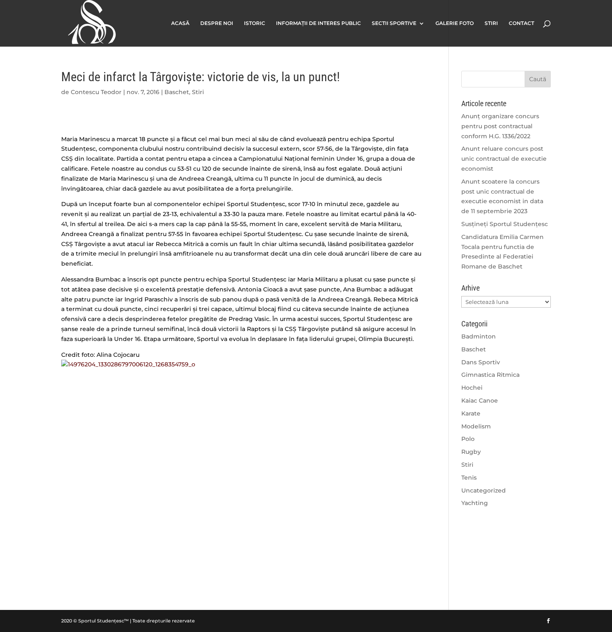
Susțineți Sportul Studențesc (504, 224)
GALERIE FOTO (454, 23)
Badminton (478, 336)
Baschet (176, 92)
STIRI (491, 23)
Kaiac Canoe (479, 400)
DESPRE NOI (216, 23)
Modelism (476, 426)
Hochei (472, 387)
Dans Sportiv (480, 362)
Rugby (471, 451)
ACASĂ (180, 23)
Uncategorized (483, 490)
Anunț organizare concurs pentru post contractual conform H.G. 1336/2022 (500, 126)
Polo (468, 439)
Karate (470, 413)
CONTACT (521, 23)
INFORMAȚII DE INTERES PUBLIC (318, 23)
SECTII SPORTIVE (394, 23)
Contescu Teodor (96, 92)
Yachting (474, 503)
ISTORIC (254, 23)
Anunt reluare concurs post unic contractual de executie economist (504, 158)
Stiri (198, 92)
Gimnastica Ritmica (490, 374)
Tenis (469, 477)
